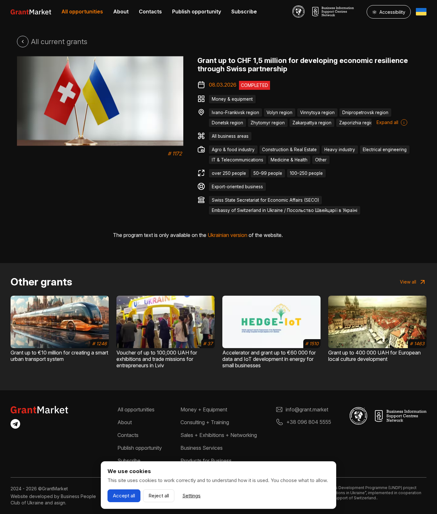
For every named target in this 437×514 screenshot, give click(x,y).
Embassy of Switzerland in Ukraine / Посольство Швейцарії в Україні (284, 210)
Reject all (158, 496)
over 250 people (229, 173)
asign (59, 502)
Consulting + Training (204, 422)
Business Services (201, 448)
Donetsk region (227, 122)
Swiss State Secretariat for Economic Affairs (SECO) (265, 200)
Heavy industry (339, 149)
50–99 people (267, 173)
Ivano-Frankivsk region (235, 112)
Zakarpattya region (311, 122)
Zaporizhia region (357, 122)
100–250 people (306, 173)
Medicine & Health (289, 159)
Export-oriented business (237, 186)
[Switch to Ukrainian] (421, 12)
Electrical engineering (385, 149)
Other (321, 159)
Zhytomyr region (267, 122)
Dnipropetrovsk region (365, 112)
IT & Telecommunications (237, 159)
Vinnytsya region (317, 112)
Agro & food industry (233, 149)
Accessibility (388, 12)
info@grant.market (307, 409)
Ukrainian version (227, 235)
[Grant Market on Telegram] (15, 424)
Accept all (124, 496)
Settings (191, 496)
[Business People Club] (298, 11)
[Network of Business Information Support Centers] (333, 11)
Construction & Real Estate (289, 149)
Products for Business (206, 460)
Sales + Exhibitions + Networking (218, 435)
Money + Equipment (203, 409)
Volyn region (279, 112)
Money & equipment (232, 99)
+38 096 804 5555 (308, 422)
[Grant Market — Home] (31, 12)
